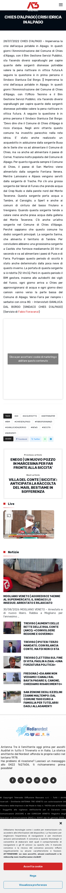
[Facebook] (12, 780)
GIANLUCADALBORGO (16, 427)
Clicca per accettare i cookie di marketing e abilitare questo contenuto (33, 359)
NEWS (34, 427)
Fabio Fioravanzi (28, 311)
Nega (33, 875)
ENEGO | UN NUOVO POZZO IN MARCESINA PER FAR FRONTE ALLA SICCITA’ (33, 461)
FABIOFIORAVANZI (44, 422)
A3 (17, 416)
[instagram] (37, 780)
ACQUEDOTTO (30, 416)
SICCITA (46, 427)
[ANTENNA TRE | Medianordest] (33, 2)
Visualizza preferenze (33, 884)
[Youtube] (29, 780)
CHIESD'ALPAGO (23, 422)
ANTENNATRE (49, 416)
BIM (8, 422)
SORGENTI (11, 433)
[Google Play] (45, 780)
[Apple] (53, 780)
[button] (60, 823)
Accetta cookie (33, 866)
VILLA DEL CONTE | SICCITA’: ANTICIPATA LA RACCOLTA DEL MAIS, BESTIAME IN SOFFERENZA (33, 484)
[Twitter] (21, 780)
